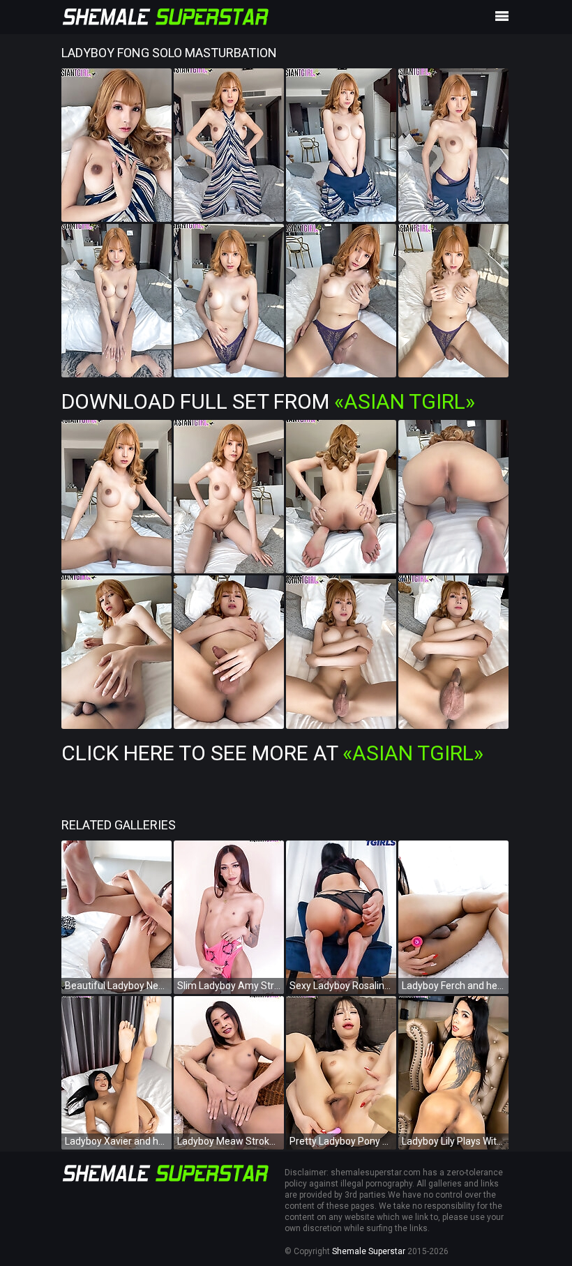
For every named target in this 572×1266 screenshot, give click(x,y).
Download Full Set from (268, 401)
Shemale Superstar (368, 1251)
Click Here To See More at (272, 753)
